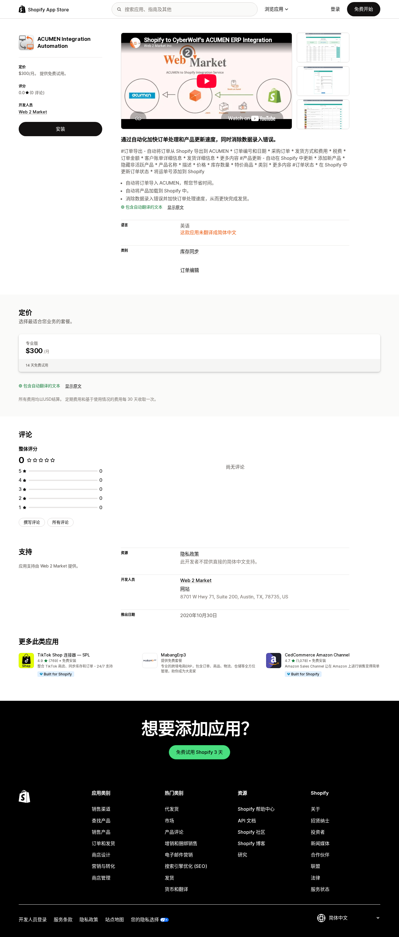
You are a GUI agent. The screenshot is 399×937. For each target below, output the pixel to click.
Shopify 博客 (251, 843)
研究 (242, 855)
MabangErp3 (173, 654)
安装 (60, 129)
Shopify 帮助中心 (256, 809)
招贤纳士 (320, 821)
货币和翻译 (176, 889)
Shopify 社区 (251, 832)
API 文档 (247, 821)
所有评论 (60, 522)
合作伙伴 (320, 855)
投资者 (318, 832)
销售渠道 (101, 809)
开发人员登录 (33, 919)
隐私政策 (189, 554)
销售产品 (101, 832)
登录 (335, 9)
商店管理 (101, 878)
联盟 (315, 866)
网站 (185, 589)
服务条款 (63, 919)
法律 (315, 878)
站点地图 (114, 919)
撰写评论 (32, 522)
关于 (315, 809)
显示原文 (175, 207)
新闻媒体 (320, 843)
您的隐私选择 (145, 919)
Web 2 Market (33, 111)
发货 (169, 878)
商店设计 (101, 855)
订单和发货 (103, 843)
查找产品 (101, 821)
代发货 (172, 809)
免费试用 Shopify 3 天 (199, 752)
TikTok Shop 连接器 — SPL (63, 654)
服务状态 (320, 889)
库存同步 (189, 251)
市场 (169, 821)
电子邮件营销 (179, 855)
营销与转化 (103, 866)
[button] (76, 665)
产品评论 (174, 832)
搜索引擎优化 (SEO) (186, 866)
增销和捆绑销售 (181, 843)
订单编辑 (189, 270)
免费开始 (363, 9)
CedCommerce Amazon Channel (317, 654)
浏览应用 (274, 9)
